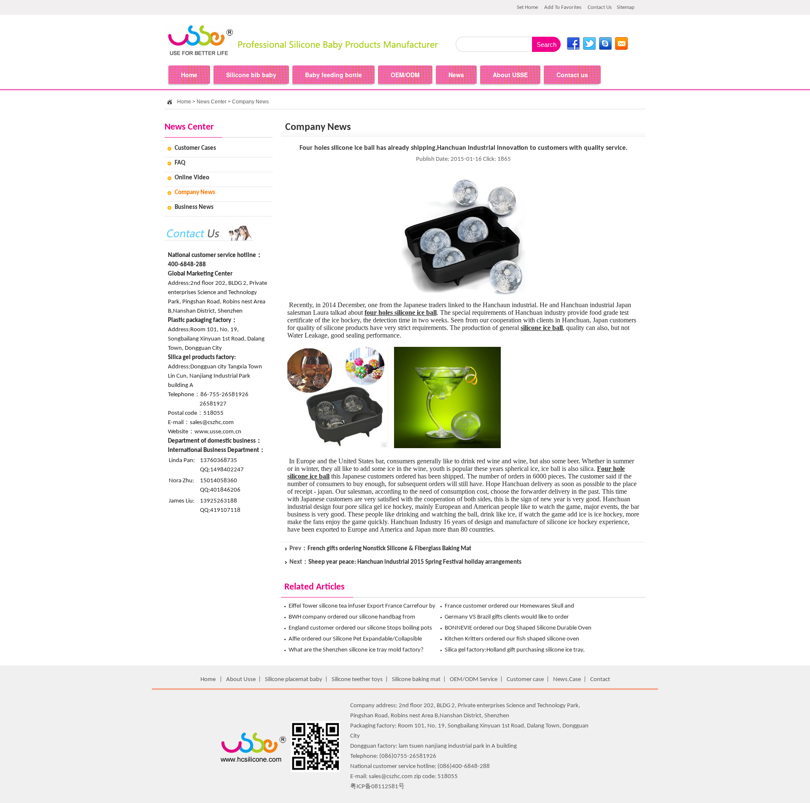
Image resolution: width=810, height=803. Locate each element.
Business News (194, 207)
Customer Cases (195, 148)
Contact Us (600, 7)
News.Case (567, 679)
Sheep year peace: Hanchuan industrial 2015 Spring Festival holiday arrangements (414, 562)
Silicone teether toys (357, 679)
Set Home (527, 7)
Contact (600, 679)
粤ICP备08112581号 (377, 787)
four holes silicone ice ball (400, 312)
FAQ (180, 163)
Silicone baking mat (416, 679)
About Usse (241, 679)
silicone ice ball (542, 327)
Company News (250, 102)
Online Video (192, 178)
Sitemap (625, 7)
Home (184, 102)
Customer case (525, 679)
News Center (212, 102)
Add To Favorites (562, 7)
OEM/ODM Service (473, 679)
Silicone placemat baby (293, 679)
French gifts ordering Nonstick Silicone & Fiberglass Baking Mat (389, 549)
